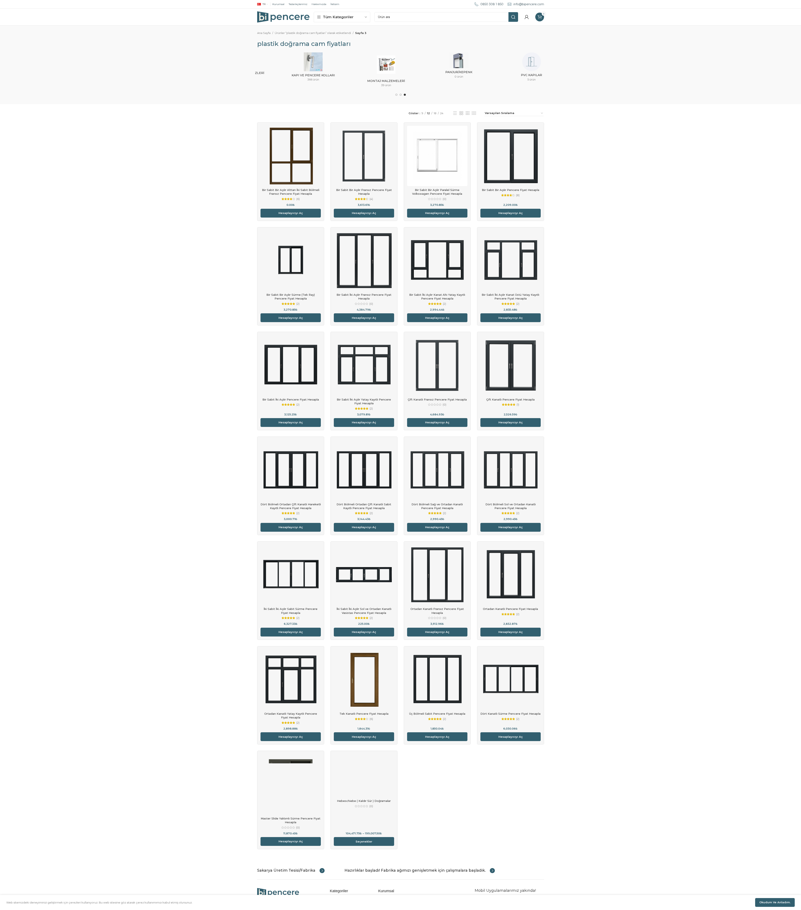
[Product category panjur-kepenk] (437, 66)
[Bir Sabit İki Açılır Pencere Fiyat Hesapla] (291, 365)
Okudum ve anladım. (775, 902)
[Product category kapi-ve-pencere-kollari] (291, 68)
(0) (444, 199)
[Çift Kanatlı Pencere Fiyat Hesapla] (510, 365)
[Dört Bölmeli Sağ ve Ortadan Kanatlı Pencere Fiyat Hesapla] (437, 470)
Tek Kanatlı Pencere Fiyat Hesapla (363, 713)
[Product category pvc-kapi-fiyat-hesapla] (509, 68)
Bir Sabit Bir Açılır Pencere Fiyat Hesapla (510, 190)
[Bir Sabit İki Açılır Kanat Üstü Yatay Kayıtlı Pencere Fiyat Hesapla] (510, 261)
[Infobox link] (291, 870)
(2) (297, 303)
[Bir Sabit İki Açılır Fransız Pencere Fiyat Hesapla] (364, 261)
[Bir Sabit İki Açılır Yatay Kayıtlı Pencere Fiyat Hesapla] (364, 365)
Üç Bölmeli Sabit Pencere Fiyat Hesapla (437, 713)
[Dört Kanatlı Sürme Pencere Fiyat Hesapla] (510, 679)
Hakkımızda (319, 4)
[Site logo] (283, 16)
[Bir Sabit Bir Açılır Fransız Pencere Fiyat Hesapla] (364, 156)
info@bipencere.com (528, 4)
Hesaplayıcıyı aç (291, 213)
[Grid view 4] (474, 113)
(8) (518, 195)
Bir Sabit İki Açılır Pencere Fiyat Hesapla (290, 399)
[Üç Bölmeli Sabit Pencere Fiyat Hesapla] (437, 679)
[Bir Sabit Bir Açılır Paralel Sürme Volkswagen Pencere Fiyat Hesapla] (437, 156)
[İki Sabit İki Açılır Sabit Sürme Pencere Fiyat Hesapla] (291, 575)
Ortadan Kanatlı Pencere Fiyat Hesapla (510, 609)
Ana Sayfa (264, 33)
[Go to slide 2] (401, 95)
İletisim (334, 4)
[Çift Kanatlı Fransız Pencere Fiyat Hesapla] (437, 365)
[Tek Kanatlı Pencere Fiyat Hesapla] (364, 679)
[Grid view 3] (468, 113)
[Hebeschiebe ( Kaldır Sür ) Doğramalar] (364, 775)
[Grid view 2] (461, 113)
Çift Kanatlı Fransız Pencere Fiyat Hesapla (437, 399)
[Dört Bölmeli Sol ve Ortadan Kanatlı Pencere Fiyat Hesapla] (510, 470)
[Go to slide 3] (405, 95)
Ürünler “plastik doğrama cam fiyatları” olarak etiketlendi (313, 33)
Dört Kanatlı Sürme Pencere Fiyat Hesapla (510, 713)
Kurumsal (278, 4)
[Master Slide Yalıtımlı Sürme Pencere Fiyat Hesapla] (291, 784)
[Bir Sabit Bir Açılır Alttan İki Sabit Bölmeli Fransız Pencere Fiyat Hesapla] (291, 156)
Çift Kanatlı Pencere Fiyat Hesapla (510, 399)
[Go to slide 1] (396, 95)
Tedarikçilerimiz (298, 4)
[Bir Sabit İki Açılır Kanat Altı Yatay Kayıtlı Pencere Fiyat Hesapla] (437, 261)
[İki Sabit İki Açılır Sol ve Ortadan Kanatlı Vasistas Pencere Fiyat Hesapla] (364, 575)
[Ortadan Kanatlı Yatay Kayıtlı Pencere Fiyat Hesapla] (291, 679)
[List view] (455, 113)
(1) (518, 404)
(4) (371, 199)
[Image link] (278, 892)
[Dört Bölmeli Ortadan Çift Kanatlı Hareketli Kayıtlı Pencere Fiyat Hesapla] (291, 470)
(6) (298, 199)
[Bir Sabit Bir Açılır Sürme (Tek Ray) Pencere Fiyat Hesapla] (291, 261)
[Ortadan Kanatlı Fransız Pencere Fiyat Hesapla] (437, 575)
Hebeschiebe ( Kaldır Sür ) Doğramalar (364, 800)
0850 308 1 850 (491, 4)
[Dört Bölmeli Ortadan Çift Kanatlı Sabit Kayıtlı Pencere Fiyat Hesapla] (364, 470)
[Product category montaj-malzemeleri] (364, 70)
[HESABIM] (526, 17)
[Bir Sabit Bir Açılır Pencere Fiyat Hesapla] (510, 156)
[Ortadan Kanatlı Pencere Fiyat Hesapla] (510, 575)
